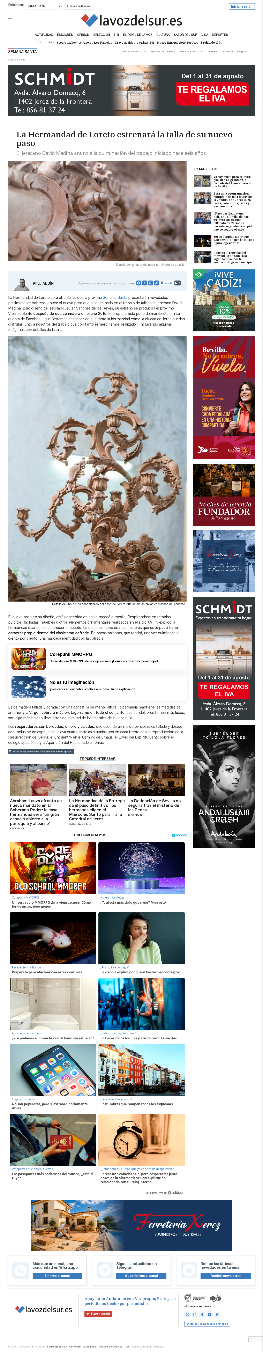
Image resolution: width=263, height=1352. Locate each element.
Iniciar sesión (242, 6)
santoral (228, 51)
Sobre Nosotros (57, 1346)
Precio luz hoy (67, 42)
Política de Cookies (110, 1346)
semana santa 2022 (134, 51)
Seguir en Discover (80, 6)
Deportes (220, 35)
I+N (116, 35)
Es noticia (45, 42)
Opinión (83, 35)
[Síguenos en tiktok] (202, 1314)
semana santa (16, 59)
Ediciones (65, 35)
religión (242, 51)
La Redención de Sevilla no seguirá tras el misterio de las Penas (154, 805)
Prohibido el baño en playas (221, 42)
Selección (101, 35)
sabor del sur (185, 35)
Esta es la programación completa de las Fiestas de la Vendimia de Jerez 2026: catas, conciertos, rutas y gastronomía (232, 200)
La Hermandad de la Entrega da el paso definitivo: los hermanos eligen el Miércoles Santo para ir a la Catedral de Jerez (97, 810)
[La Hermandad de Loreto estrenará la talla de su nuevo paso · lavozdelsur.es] (131, 20)
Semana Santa (114, 297)
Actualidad (44, 35)
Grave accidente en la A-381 (135, 42)
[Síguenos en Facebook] (217, 1314)
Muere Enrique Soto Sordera (177, 42)
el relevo (213, 51)
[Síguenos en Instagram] (195, 1314)
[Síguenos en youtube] (209, 1314)
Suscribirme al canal (141, 1276)
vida (204, 35)
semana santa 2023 (163, 51)
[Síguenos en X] (187, 1314)
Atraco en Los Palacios (95, 42)
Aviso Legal (90, 1346)
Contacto (75, 1346)
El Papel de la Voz (137, 35)
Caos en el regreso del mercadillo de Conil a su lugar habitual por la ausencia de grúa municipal (233, 257)
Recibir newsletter (226, 1276)
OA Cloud (158, 1346)
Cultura (163, 35)
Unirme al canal (57, 1276)
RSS (127, 1346)
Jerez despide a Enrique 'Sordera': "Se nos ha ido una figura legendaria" (233, 240)
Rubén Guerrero (80, 823)
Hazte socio (100, 1314)
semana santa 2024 (191, 51)
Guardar (169, 283)
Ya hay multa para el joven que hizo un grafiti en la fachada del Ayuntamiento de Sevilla (232, 181)
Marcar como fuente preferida (209, 1323)
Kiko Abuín (43, 283)
